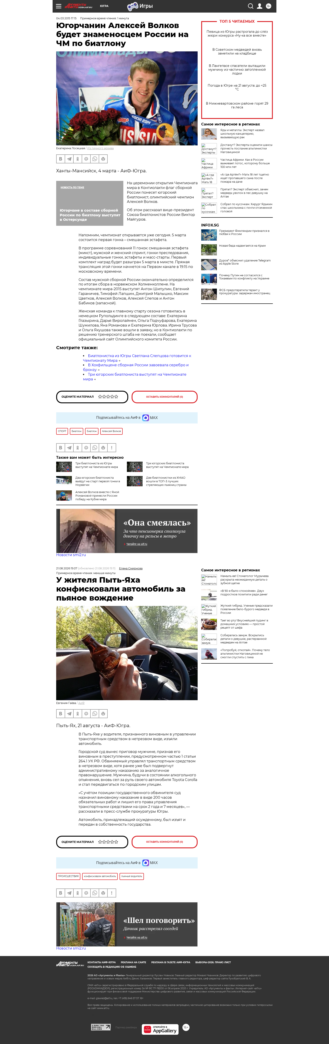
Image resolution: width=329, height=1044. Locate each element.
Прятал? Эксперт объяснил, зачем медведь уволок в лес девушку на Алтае (244, 193)
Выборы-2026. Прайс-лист (213, 962)
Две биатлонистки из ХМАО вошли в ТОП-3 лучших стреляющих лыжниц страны (166, 481)
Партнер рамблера (126, 1027)
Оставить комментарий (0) (164, 396)
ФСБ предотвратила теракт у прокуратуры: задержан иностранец (244, 292)
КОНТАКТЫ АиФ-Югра (102, 962)
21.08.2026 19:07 (66, 568)
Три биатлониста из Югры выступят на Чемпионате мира (96, 465)
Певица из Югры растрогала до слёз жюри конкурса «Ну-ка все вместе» (237, 33)
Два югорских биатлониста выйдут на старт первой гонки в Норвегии (97, 481)
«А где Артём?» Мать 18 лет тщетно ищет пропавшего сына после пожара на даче (244, 178)
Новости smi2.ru (71, 555)
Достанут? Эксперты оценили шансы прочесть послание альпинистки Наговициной (246, 148)
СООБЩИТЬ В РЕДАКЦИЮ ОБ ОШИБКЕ (112, 966)
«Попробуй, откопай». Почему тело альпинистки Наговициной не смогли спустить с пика (245, 653)
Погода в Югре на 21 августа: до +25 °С (237, 87)
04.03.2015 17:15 (66, 18)
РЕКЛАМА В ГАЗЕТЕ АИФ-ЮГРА (170, 962)
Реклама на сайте (133, 962)
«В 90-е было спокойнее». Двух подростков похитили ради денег (244, 592)
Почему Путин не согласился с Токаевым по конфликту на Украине (244, 277)
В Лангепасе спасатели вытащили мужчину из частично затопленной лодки (237, 69)
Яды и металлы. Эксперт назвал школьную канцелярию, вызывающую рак (242, 133)
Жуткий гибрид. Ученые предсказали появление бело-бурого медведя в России (246, 609)
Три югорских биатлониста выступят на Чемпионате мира (167, 465)
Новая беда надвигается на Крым (242, 245)
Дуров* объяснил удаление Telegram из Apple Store (245, 262)
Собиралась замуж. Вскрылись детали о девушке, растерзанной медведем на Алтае (243, 639)
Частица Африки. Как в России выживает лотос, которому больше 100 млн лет (245, 163)
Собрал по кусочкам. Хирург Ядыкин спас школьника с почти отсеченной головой (246, 207)
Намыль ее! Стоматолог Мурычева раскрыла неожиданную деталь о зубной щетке (244, 579)
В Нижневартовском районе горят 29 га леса (237, 105)
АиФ (81, 703)
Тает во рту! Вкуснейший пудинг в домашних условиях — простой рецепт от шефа (244, 624)
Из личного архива (100, 148)
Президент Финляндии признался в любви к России (244, 232)
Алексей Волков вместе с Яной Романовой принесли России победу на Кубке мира (97, 495)
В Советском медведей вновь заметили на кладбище (237, 51)
